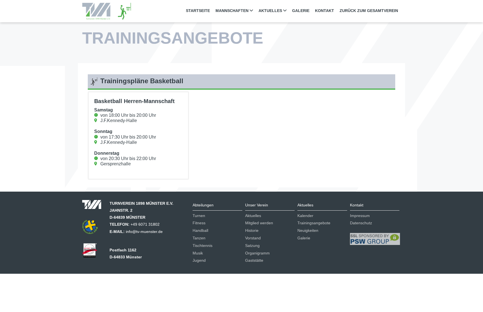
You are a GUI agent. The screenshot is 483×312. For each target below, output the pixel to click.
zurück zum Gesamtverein (369, 10)
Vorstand (253, 238)
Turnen (199, 215)
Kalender (305, 215)
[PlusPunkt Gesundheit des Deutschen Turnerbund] (92, 229)
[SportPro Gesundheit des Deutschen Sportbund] (92, 252)
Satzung (252, 245)
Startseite (198, 10)
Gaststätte (254, 260)
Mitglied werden (259, 223)
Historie (252, 230)
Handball (200, 230)
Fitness (199, 223)
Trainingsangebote (313, 223)
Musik (198, 253)
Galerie (300, 10)
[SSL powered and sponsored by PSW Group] (375, 236)
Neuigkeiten (307, 230)
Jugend (199, 260)
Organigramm (257, 253)
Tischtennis (202, 245)
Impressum (360, 215)
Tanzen (199, 238)
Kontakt (324, 10)
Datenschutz (361, 223)
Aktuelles (253, 215)
